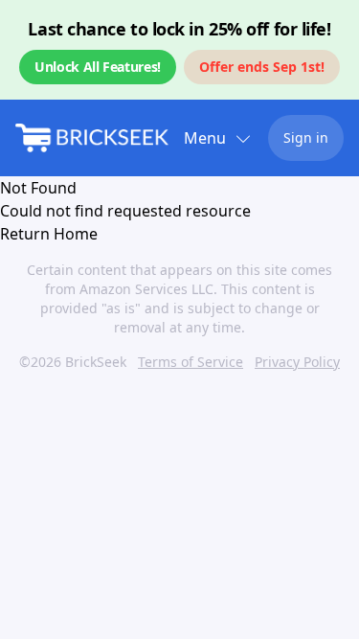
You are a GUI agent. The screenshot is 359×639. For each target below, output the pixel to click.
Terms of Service (190, 362)
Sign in (305, 137)
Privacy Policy (297, 362)
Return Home (49, 233)
